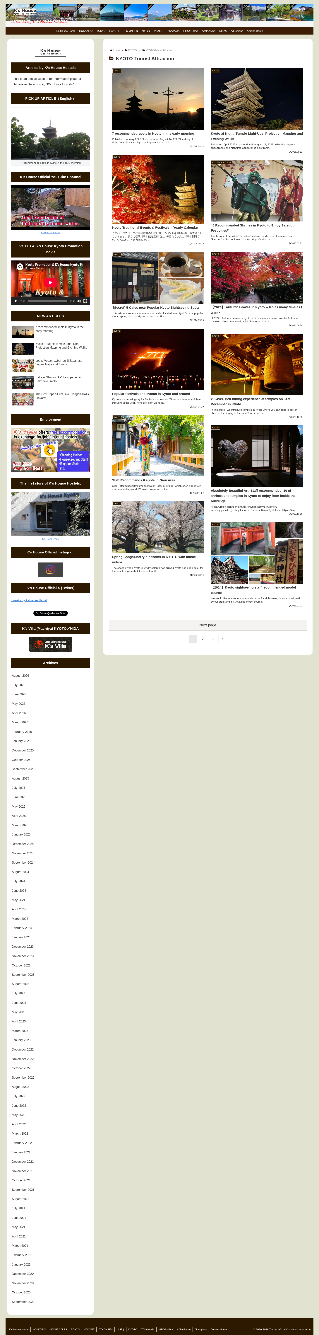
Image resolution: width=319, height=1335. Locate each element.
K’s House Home (19, 1329)
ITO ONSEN (105, 1329)
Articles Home (219, 1329)
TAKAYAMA (148, 1329)
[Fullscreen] (85, 301)
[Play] (16, 301)
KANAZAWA (184, 1329)
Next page (207, 625)
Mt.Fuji (120, 1329)
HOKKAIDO (39, 1329)
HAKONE (89, 1329)
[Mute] (79, 301)
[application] (50, 282)
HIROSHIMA (165, 1329)
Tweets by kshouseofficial (29, 600)
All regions (201, 1329)
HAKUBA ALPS (58, 1329)
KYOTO (132, 1329)
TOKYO (75, 1329)
